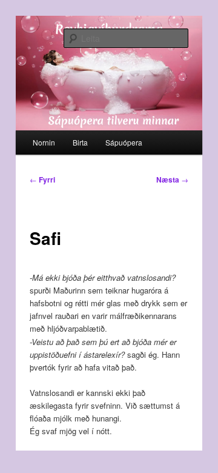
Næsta (172, 179)
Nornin (44, 142)
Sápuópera (123, 142)
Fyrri (42, 179)
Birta (80, 142)
